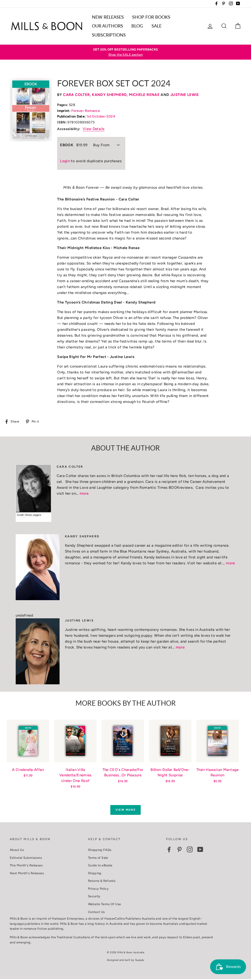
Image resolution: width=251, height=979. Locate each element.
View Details (94, 129)
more (84, 493)
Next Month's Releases (27, 873)
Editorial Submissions (26, 858)
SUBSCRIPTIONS (109, 35)
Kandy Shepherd (109, 95)
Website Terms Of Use (104, 904)
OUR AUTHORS (107, 25)
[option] (125, 52)
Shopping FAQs (100, 850)
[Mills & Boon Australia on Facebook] (169, 849)
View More (125, 809)
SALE (156, 25)
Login (65, 161)
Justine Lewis (184, 95)
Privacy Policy (98, 888)
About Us (17, 850)
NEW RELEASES (108, 17)
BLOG (137, 25)
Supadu (139, 960)
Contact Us (96, 912)
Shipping (94, 873)
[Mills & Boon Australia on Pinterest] (179, 849)
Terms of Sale (98, 858)
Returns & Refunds (101, 881)
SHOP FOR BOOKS (151, 17)
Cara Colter (76, 95)
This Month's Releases (26, 865)
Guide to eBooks (100, 865)
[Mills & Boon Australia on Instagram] (190, 849)
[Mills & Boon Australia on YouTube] (200, 849)
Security (94, 896)
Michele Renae (144, 95)
